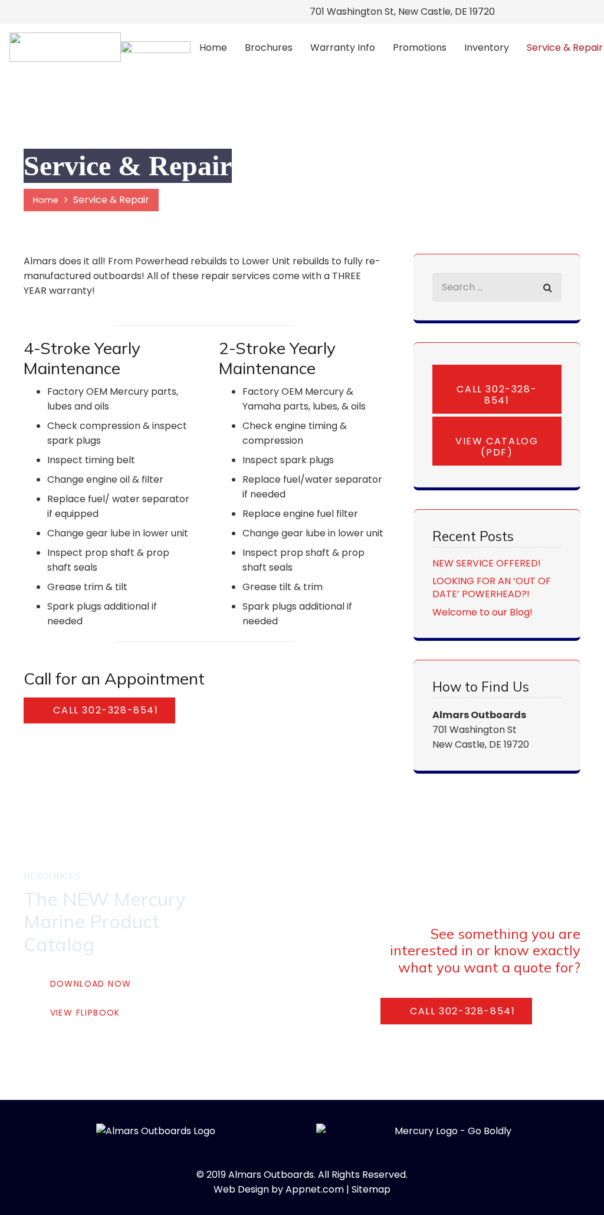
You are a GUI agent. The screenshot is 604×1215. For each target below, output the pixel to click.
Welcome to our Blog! (482, 612)
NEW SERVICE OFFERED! (486, 563)
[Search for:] (497, 280)
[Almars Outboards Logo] (65, 47)
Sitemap (371, 1189)
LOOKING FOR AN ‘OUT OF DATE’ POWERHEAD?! (491, 587)
